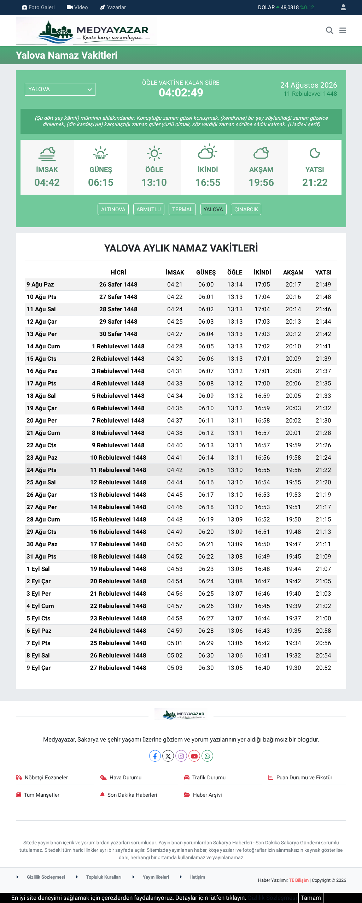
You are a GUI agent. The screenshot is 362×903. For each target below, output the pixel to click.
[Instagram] (181, 756)
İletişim (197, 877)
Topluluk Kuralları (103, 877)
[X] (168, 756)
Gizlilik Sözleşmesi (45, 877)
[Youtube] (194, 756)
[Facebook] (155, 756)
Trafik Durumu (209, 777)
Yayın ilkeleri (155, 877)
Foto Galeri (42, 7)
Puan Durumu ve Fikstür (304, 777)
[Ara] (330, 30)
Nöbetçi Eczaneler (46, 777)
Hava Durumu (125, 777)
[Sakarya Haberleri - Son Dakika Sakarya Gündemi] (86, 30)
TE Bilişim (299, 880)
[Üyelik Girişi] (340, 7)
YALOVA (213, 209)
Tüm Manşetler (41, 795)
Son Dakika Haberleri (132, 795)
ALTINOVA (113, 209)
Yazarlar (116, 7)
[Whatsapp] (207, 756)
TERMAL (182, 209)
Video (81, 7)
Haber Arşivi (207, 795)
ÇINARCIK (246, 209)
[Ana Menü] (342, 30)
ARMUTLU (148, 209)
